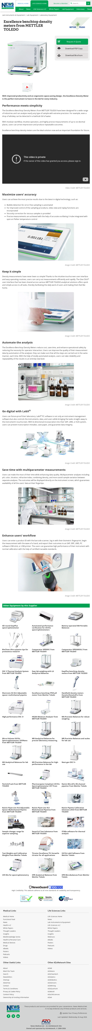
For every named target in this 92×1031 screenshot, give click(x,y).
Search (5, 974)
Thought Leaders (9, 931)
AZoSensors (52, 983)
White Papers (8, 928)
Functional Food (9, 919)
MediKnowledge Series (11, 937)
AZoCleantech (53, 974)
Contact (6, 986)
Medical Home (23, 3)
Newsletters (7, 977)
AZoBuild (51, 991)
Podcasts (6, 954)
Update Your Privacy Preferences (74, 1013)
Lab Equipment (32, 15)
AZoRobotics (52, 980)
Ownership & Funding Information (16, 997)
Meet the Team (8, 971)
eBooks (5, 948)
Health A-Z (7, 925)
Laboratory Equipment (48, 15)
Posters (6, 951)
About (5, 968)
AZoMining (52, 986)
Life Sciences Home (39, 3)
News (5, 922)
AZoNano (51, 971)
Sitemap (6, 980)
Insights (6, 934)
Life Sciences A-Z (54, 925)
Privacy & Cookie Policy (11, 991)
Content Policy (8, 994)
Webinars (51, 937)
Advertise (6, 983)
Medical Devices (9, 943)
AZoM (50, 968)
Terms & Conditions (10, 989)
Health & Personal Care (12, 940)
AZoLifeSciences (54, 994)
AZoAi (50, 997)
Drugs (5, 945)
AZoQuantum (53, 989)
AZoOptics (51, 977)
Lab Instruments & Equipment (13, 15)
